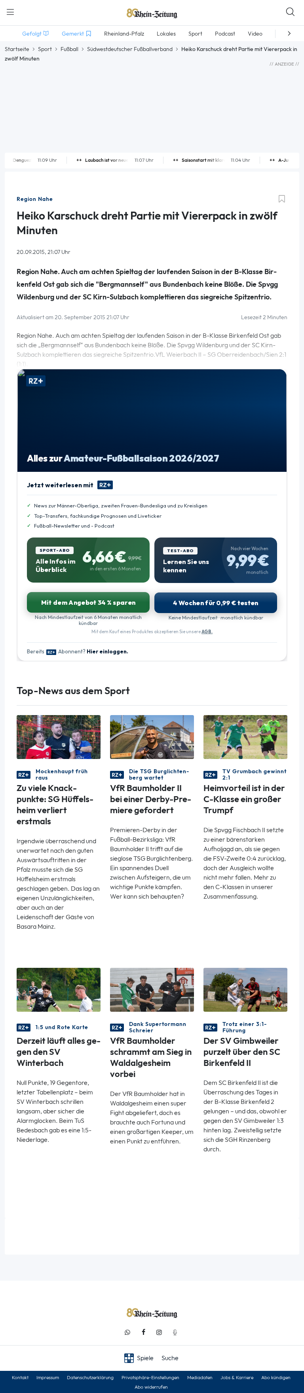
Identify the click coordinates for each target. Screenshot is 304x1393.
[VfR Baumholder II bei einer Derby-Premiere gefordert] (152, 736)
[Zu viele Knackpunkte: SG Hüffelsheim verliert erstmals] (59, 736)
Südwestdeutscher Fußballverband (130, 49)
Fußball (69, 49)
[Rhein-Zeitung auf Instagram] (159, 1332)
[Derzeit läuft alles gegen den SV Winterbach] (59, 989)
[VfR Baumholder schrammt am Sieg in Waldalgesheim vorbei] (152, 989)
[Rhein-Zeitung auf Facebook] (143, 1332)
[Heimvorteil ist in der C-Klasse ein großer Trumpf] (245, 736)
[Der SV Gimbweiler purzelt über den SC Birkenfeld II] (245, 989)
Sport (45, 49)
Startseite (17, 49)
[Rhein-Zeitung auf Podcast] (175, 1332)
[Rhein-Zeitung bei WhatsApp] (127, 1332)
